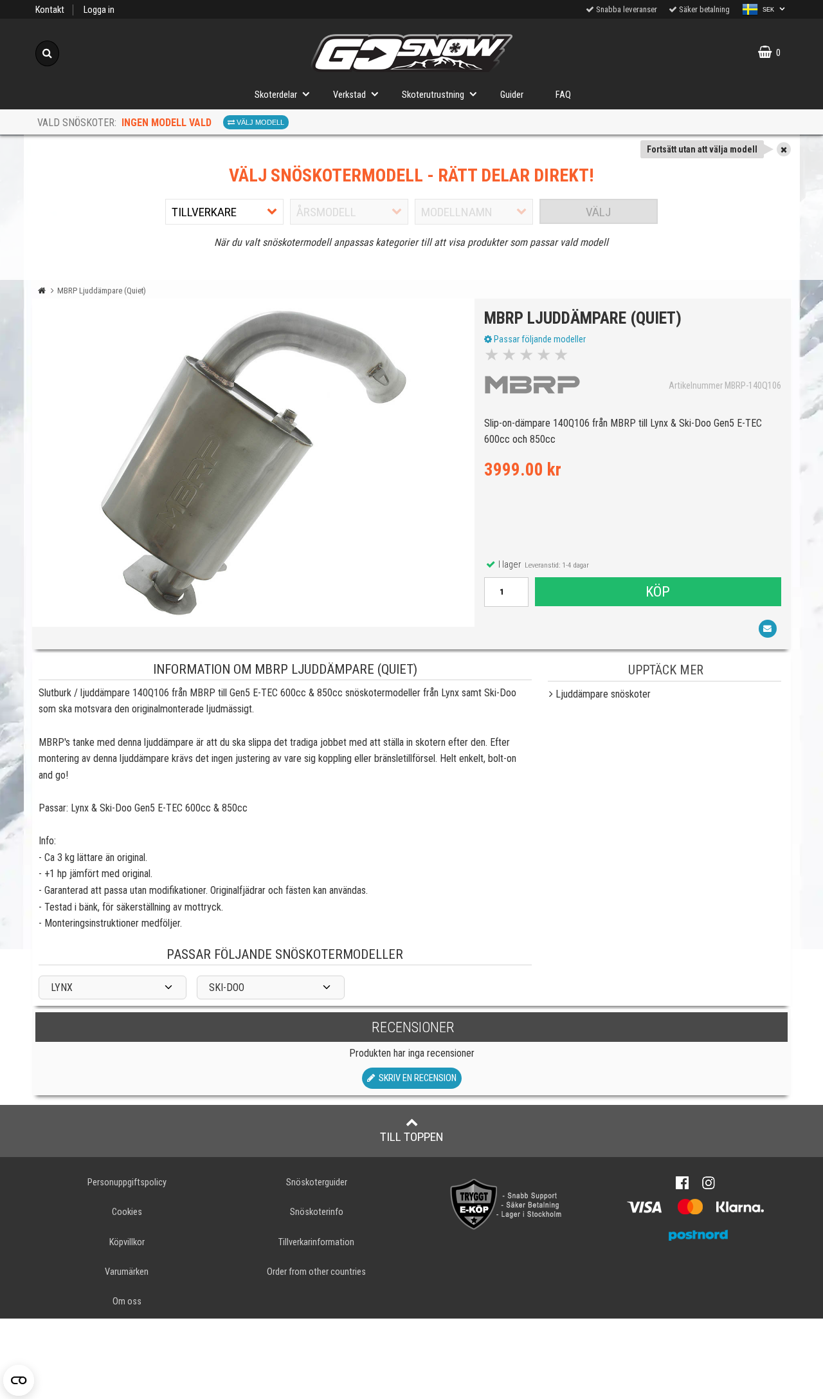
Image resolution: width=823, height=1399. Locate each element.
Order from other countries (316, 1271)
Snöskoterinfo (316, 1212)
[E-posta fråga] (768, 629)
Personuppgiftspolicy (127, 1182)
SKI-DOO (226, 987)
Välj (598, 212)
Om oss (127, 1301)
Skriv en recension (416, 1078)
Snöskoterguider (316, 1182)
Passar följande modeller (539, 339)
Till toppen (412, 1136)
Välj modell (259, 122)
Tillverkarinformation (316, 1242)
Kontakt (49, 10)
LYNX (62, 987)
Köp (658, 591)
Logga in (99, 10)
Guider (511, 94)
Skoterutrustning (433, 94)
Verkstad (349, 94)
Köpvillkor (127, 1242)
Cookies (127, 1212)
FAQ (563, 94)
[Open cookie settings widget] (18, 1380)
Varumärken (127, 1271)
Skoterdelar (276, 94)
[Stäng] (784, 149)
